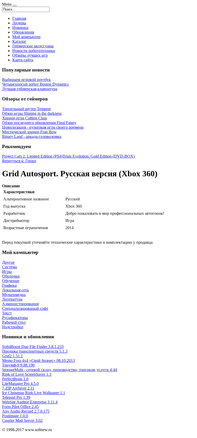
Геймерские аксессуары (33, 46)
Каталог (19, 41)
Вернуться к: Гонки (19, 161)
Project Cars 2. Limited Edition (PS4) (32, 156)
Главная (19, 18)
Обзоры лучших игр (30, 55)
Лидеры (19, 23)
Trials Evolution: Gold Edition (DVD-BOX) (99, 156)
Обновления (23, 32)
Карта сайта (22, 60)
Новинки (20, 27)
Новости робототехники (33, 50)
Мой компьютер (26, 37)
